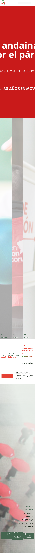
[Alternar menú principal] (33, 3)
